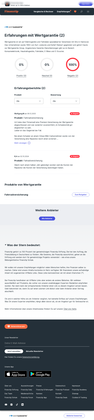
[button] (2, 4)
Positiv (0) (21, 75)
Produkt (18, 95)
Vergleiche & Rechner (43, 11)
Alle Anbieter (47, 218)
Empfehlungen (63, 11)
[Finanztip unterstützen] (75, 11)
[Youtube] (6, 404)
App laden (86, 4)
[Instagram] (11, 404)
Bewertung (56, 95)
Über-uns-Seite (70, 309)
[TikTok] (17, 404)
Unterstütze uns (18, 326)
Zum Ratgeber (81, 195)
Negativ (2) (72, 75)
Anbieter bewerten (74, 416)
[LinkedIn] (22, 404)
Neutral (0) (47, 75)
